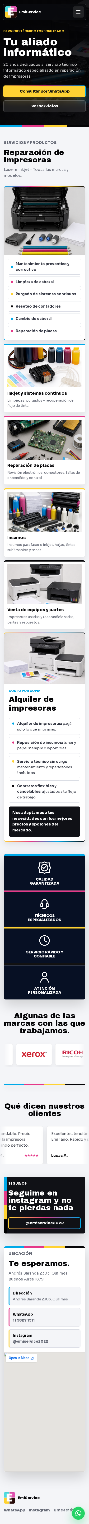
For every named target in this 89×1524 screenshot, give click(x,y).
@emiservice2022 (44, 1222)
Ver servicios (44, 105)
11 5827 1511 (24, 1320)
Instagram (39, 1510)
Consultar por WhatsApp (45, 91)
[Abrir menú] (78, 11)
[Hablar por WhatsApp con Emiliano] (78, 1513)
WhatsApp (14, 1510)
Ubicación (64, 1510)
